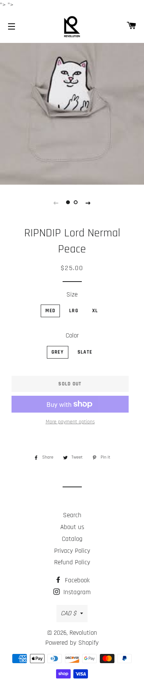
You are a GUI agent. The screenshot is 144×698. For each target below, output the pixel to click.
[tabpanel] (72, 113)
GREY (57, 352)
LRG (73, 311)
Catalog (72, 539)
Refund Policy (72, 562)
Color (72, 335)
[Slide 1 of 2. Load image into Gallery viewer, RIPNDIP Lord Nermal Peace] (68, 202)
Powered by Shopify (72, 643)
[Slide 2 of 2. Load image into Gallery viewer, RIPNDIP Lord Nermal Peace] (76, 202)
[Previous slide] (56, 202)
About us (72, 527)
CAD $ (68, 613)
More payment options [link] (70, 421)
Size (72, 294)
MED (50, 311)
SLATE (85, 352)
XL (95, 311)
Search (72, 515)
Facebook (76, 580)
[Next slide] (88, 202)
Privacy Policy (72, 551)
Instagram (76, 592)
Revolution (83, 633)
